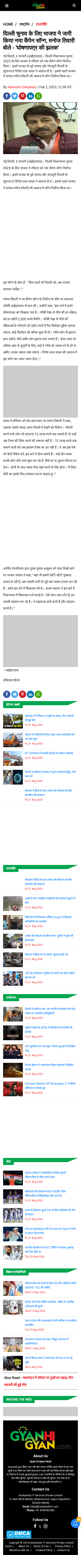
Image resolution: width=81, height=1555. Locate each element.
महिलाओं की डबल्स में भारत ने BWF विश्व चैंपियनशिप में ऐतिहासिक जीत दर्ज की (45, 1193)
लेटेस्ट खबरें (13, 704)
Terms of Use (41, 1546)
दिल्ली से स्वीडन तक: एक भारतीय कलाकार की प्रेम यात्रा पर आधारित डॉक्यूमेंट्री (50, 1011)
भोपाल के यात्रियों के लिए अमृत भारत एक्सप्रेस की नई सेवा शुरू (49, 737)
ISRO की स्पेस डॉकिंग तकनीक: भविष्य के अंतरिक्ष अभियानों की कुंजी (49, 1304)
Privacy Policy (63, 1546)
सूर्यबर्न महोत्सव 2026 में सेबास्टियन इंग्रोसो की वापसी (48, 1030)
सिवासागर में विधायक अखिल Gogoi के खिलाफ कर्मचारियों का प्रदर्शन (48, 919)
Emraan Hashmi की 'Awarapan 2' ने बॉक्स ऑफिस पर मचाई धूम (50, 1086)
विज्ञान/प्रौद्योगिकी (16, 1272)
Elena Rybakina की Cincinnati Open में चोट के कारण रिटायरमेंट (50, 1231)
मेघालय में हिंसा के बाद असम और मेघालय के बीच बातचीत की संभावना (48, 793)
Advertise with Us (19, 1550)
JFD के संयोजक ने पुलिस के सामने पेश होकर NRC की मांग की (50, 975)
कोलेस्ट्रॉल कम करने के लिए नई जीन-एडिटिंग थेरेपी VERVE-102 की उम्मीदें (50, 1285)
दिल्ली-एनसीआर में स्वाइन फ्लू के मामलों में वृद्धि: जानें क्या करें (50, 774)
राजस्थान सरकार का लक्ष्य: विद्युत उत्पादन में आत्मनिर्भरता (46, 1341)
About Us (40, 1456)
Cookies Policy (44, 1550)
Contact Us (40, 1489)
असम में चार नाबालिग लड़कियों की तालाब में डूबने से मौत (50, 900)
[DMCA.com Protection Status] (18, 1534)
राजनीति (10, 868)
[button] (6, 6)
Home (8, 1546)
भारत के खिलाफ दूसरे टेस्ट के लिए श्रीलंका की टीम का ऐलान (50, 1212)
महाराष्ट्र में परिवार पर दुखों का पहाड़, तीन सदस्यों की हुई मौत (49, 718)
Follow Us (40, 1520)
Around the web (19, 1399)
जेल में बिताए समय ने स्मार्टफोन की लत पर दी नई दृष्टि (48, 1360)
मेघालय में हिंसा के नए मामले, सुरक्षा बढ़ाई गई (46, 954)
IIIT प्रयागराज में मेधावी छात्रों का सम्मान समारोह (49, 753)
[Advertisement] (40, 237)
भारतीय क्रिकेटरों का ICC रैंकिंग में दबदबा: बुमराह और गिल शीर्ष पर (49, 1249)
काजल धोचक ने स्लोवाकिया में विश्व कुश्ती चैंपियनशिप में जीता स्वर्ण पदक (45, 1175)
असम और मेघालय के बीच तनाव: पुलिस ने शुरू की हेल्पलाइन (49, 938)
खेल (8, 1161)
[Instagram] (45, 1526)
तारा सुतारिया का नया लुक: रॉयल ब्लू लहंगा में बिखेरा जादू (50, 1048)
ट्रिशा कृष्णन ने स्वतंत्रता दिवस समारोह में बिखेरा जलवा (49, 1067)
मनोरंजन (11, 997)
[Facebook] (35, 1526)
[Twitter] (40, 1526)
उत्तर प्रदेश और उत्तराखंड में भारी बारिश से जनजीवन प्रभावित (51, 1323)
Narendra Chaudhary (22, 87)
